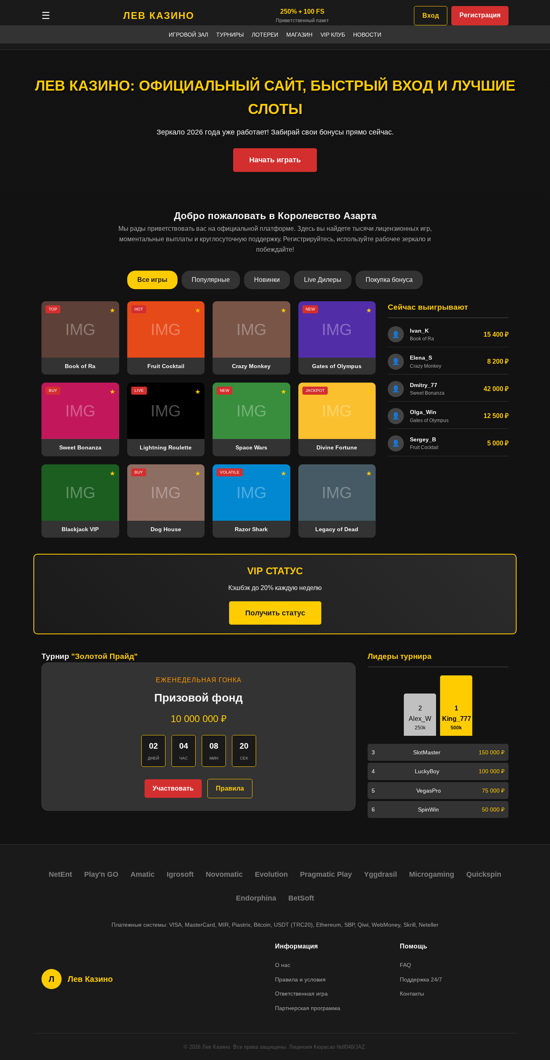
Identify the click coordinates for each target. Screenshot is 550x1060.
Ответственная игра (301, 993)
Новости (367, 34)
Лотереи (265, 34)
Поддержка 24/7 (421, 979)
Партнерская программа (307, 1008)
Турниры (230, 34)
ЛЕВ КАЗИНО (158, 15)
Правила (230, 788)
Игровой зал (188, 34)
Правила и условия (300, 979)
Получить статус (275, 613)
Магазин (299, 34)
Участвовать (173, 788)
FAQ (405, 965)
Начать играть (275, 160)
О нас (282, 965)
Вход (430, 15)
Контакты (412, 993)
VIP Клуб (332, 34)
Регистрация (479, 15)
